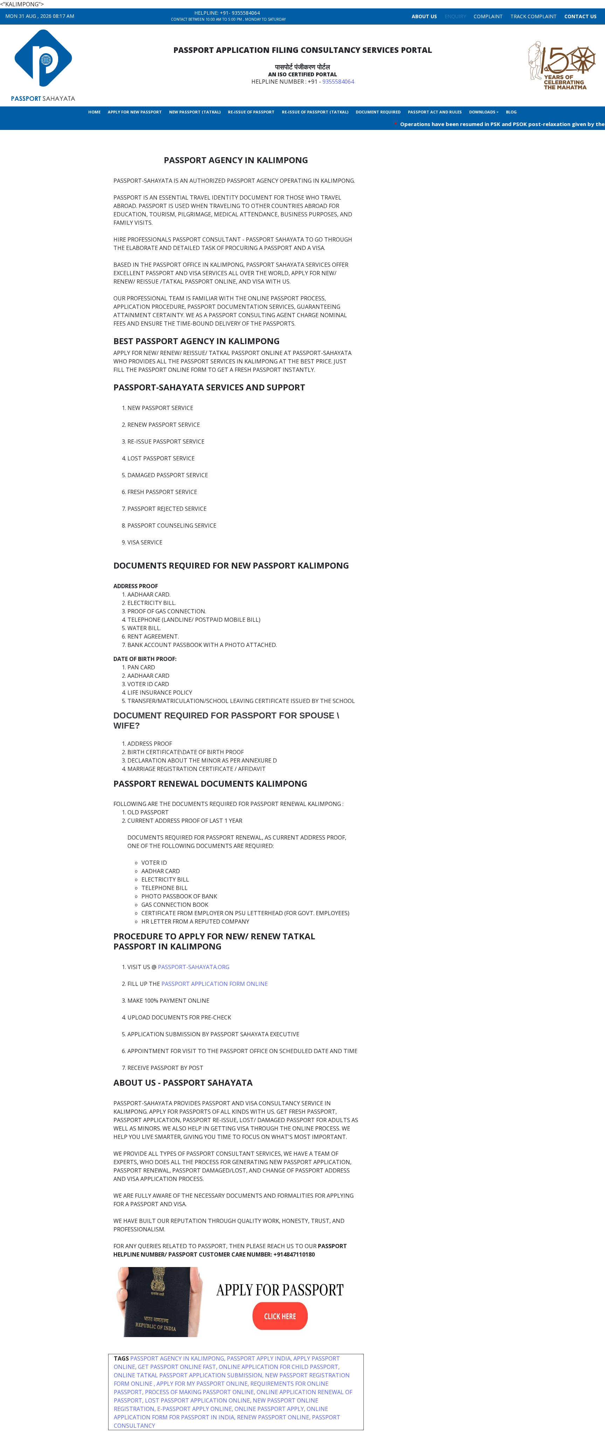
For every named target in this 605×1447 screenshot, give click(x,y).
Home (94, 111)
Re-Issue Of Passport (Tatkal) (315, 111)
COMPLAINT (488, 16)
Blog (511, 111)
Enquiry (455, 16)
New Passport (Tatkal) (195, 111)
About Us (424, 16)
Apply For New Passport (135, 111)
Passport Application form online (214, 984)
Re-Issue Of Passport (251, 111)
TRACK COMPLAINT (533, 16)
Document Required (378, 111)
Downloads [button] (482, 111)
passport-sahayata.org (193, 967)
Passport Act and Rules (435, 111)
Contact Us (580, 16)
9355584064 (246, 12)
